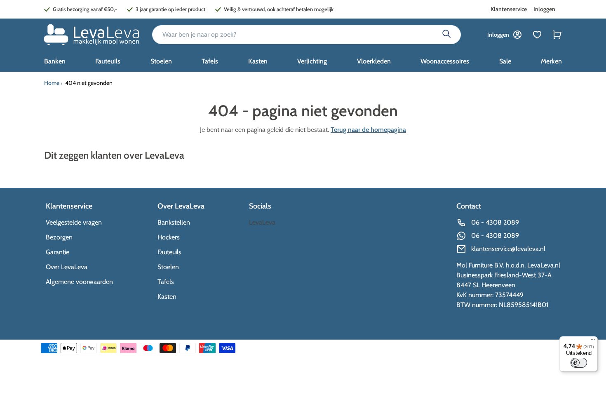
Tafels (165, 282)
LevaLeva (262, 222)
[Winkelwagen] (557, 35)
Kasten (166, 296)
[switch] (579, 363)
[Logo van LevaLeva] (91, 34)
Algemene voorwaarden (79, 282)
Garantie (57, 252)
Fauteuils (169, 252)
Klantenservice (509, 9)
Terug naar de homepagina (368, 130)
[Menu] (593, 341)
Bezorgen (59, 237)
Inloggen (544, 9)
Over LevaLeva (66, 267)
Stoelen (168, 267)
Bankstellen (173, 222)
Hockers (168, 237)
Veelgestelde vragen (74, 222)
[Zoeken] (446, 35)
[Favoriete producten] (537, 35)
